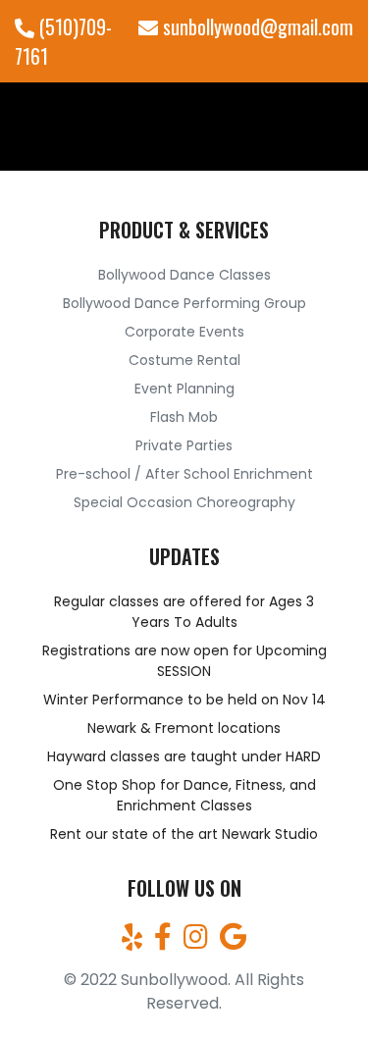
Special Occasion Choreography (184, 502)
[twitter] (132, 942)
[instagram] (196, 942)
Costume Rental (184, 360)
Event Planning (184, 388)
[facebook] (163, 942)
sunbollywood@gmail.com (255, 26)
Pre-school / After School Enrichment (184, 474)
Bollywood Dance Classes (184, 275)
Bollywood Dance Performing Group (184, 303)
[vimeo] (233, 942)
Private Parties (184, 445)
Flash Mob (184, 417)
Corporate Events (184, 331)
